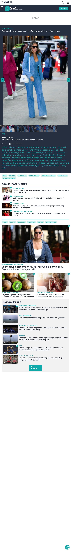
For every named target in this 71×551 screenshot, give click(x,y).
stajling (12, 175)
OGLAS (35, 18)
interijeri (31, 222)
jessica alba (22, 175)
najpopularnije (12, 302)
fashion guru (51, 222)
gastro (40, 222)
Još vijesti (34, 368)
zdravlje (21, 222)
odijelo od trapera (9, 178)
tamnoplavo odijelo (48, 175)
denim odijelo (62, 175)
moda (4, 175)
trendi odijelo (34, 175)
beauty (12, 222)
